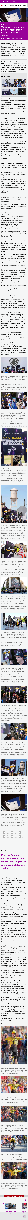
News (6, 5)
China (12, 5)
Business (18, 5)
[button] (23, 1200)
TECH (24, 5)
